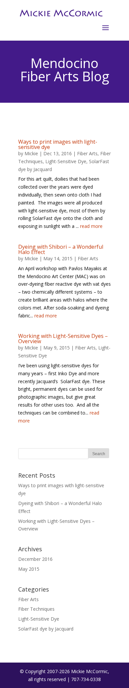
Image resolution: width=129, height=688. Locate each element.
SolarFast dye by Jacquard (45, 629)
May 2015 (28, 569)
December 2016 (35, 559)
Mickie (31, 153)
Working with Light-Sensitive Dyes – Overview (63, 338)
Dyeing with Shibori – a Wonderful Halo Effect (60, 249)
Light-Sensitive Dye (65, 161)
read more (91, 226)
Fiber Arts (87, 153)
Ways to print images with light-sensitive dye (57, 144)
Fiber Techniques (36, 609)
